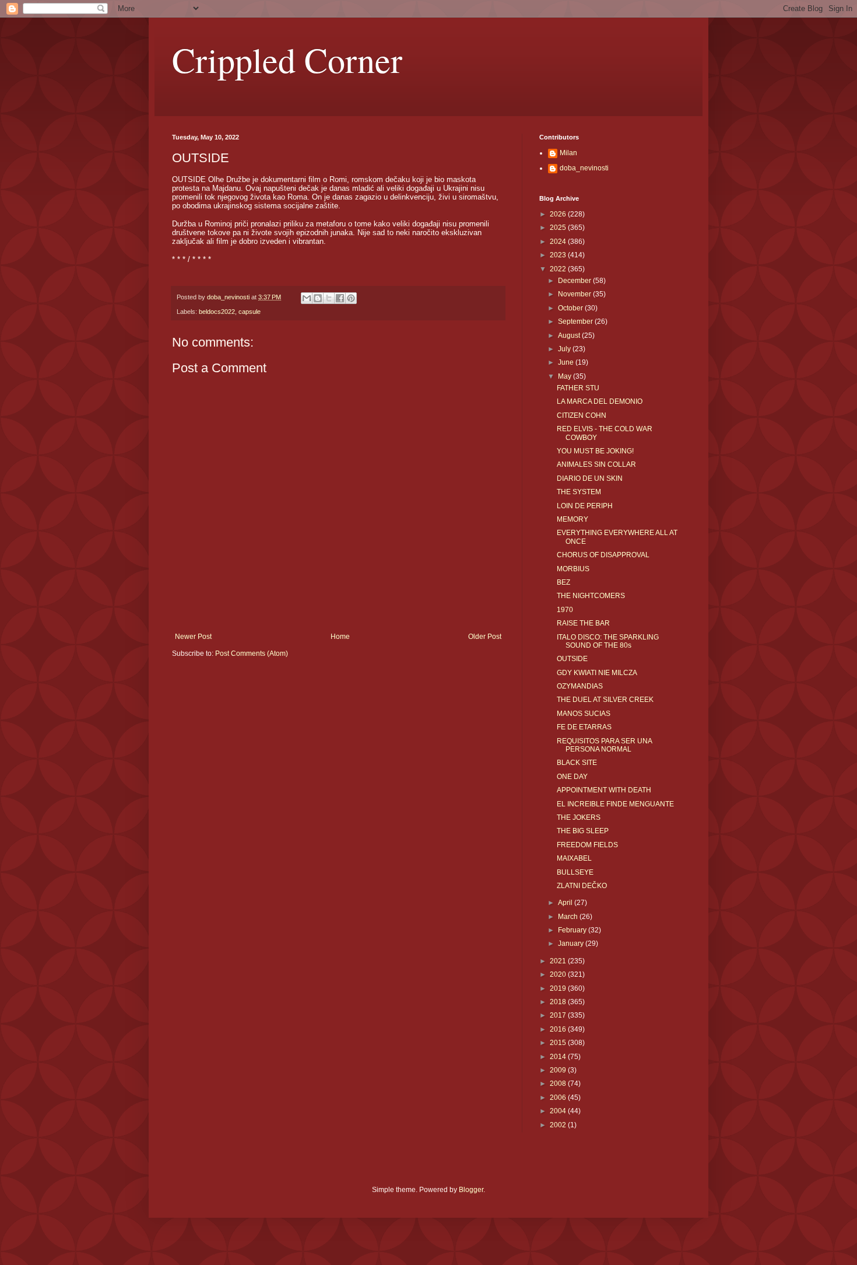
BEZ (563, 582)
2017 (559, 1015)
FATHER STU (578, 388)
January (571, 943)
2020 (559, 974)
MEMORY (572, 519)
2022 (559, 269)
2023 (559, 255)
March (568, 917)
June (566, 362)
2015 (559, 1043)
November (575, 294)
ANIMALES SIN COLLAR (596, 464)
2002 (559, 1125)
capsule (249, 311)
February (573, 930)
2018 (559, 1002)
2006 (559, 1097)
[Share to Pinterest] (351, 298)
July (565, 349)
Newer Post (193, 636)
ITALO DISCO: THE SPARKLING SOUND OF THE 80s (608, 641)
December (575, 281)
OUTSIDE (572, 659)
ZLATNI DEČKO (582, 886)
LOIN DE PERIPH (585, 506)
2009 (559, 1070)
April (566, 903)
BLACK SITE (577, 763)
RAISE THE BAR (583, 623)
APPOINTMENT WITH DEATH (604, 790)
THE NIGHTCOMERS (591, 596)
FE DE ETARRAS (584, 727)
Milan (568, 153)
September (576, 321)
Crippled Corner (287, 59)
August (570, 335)
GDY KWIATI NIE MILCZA (597, 673)
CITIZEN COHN (581, 415)
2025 (559, 227)
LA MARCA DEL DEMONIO (599, 401)
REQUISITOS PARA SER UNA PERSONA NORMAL (604, 745)
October (571, 308)
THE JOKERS (578, 817)
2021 (559, 961)
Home (340, 636)
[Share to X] (329, 298)
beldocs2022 (217, 311)
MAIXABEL (574, 858)
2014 (559, 1057)
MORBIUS (573, 569)
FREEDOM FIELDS (587, 845)
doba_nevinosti (584, 168)
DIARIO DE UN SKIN (590, 478)
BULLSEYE (575, 872)
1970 (565, 610)
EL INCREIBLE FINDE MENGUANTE (615, 804)
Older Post (484, 636)
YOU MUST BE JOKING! (595, 451)
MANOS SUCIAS (583, 714)
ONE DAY (572, 777)
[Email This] (306, 298)
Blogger (471, 1190)
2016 (559, 1029)
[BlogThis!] (318, 298)
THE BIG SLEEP (583, 831)
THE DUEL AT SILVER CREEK (605, 700)
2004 (559, 1111)
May (565, 376)
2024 (559, 241)
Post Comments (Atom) (251, 653)
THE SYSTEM (579, 492)
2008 (559, 1083)
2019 (559, 988)
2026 (559, 214)
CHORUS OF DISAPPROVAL (603, 555)
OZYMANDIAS (580, 686)
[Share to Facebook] (340, 298)
